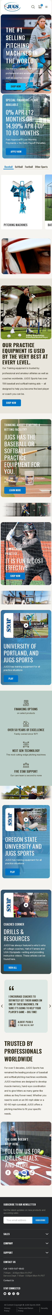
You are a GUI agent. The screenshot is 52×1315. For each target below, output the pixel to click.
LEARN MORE (15, 490)
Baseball (8, 167)
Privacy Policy (7, 1309)
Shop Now (16, 86)
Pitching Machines (15, 225)
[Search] (33, 7)
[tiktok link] (17, 1293)
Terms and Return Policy (25, 1309)
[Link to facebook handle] (8, 1174)
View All (13, 967)
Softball (19, 167)
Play (11, 678)
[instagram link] (13, 1293)
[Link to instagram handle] (16, 1174)
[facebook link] (9, 1293)
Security (44, 1308)
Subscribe (40, 1220)
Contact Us (8, 1280)
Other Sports (41, 167)
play (12, 872)
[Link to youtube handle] (24, 1174)
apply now (16, 151)
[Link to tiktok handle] (32, 1174)
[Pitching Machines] (21, 198)
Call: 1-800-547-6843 (13, 1268)
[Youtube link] (4, 1293)
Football (29, 167)
